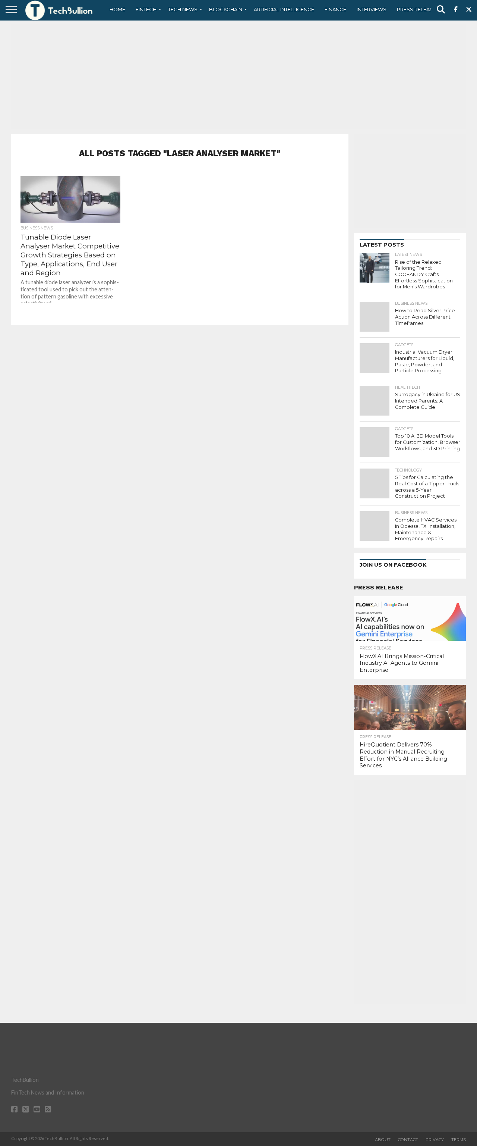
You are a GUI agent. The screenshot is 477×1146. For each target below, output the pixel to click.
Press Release (416, 9)
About (383, 1139)
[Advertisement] (238, 76)
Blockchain (225, 9)
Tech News (183, 9)
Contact (408, 1139)
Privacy (435, 1139)
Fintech (146, 9)
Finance (335, 9)
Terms (458, 1139)
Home (117, 9)
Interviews (371, 9)
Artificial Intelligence (284, 9)
